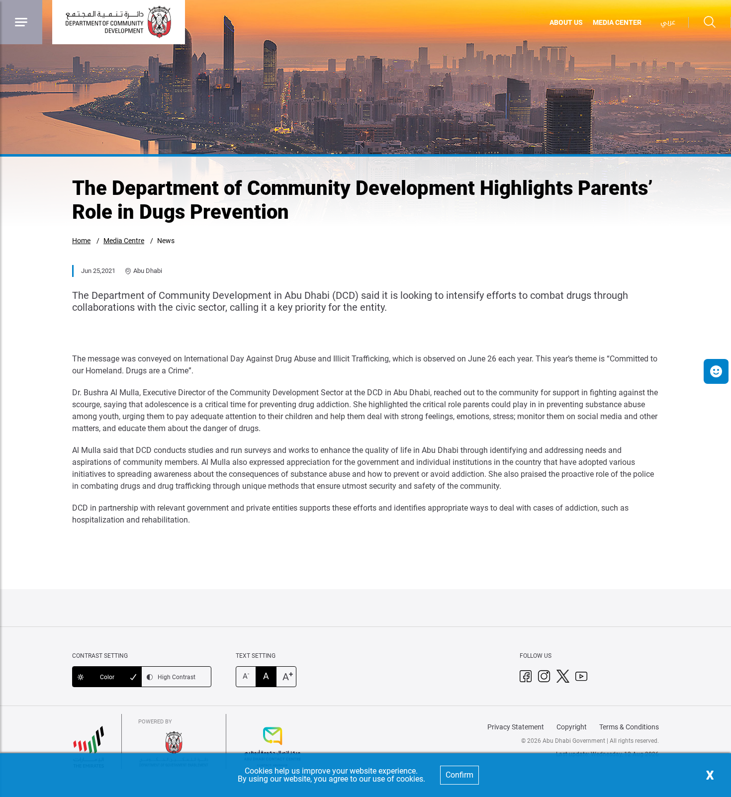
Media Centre (123, 241)
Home (81, 241)
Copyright (571, 727)
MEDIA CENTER (617, 22)
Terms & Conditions (629, 727)
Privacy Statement (515, 727)
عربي (667, 22)
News (166, 241)
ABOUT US (566, 22)
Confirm (459, 775)
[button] (716, 371)
